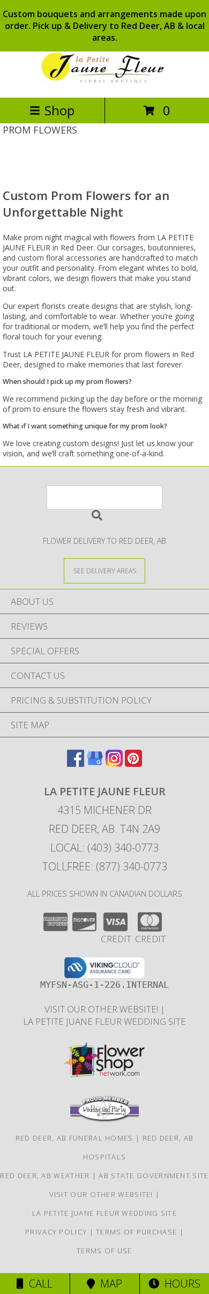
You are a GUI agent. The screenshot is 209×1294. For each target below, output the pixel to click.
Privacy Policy (56, 1232)
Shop (59, 110)
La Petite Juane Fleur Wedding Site (104, 1021)
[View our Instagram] (114, 763)
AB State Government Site (153, 1175)
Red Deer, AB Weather (44, 1175)
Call (38, 1283)
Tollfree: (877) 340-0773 (104, 866)
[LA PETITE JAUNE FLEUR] (104, 82)
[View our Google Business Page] (94, 763)
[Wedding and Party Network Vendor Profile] (104, 1119)
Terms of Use (104, 1250)
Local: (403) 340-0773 (104, 847)
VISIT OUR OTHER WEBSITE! (102, 1009)
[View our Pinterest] (133, 763)
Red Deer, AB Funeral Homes (74, 1138)
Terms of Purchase (136, 1232)
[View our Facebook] (75, 763)
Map (108, 1283)
